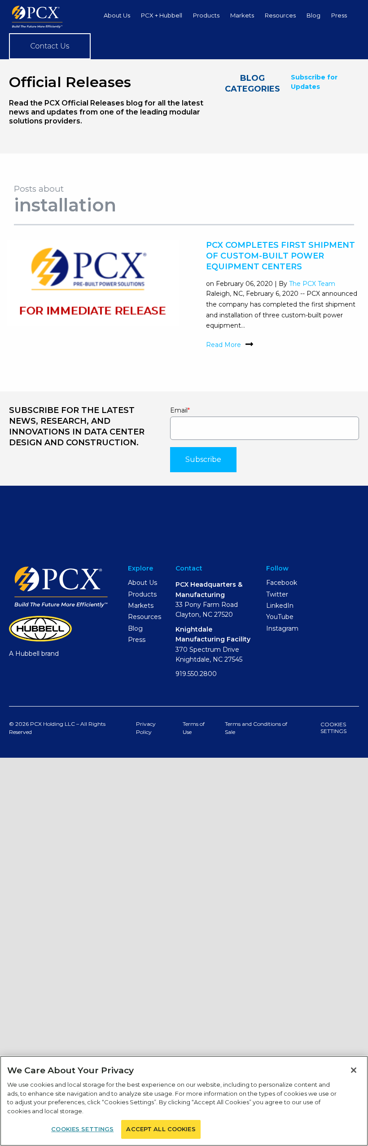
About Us (117, 15)
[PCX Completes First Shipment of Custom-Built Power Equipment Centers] (93, 321)
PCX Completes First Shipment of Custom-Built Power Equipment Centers (280, 256)
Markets (242, 15)
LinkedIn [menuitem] (280, 606)
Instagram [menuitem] (282, 628)
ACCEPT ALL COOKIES (160, 1129)
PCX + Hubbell (161, 15)
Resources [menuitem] (144, 617)
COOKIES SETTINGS (333, 727)
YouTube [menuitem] (280, 617)
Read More (223, 345)
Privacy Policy (146, 727)
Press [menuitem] (136, 640)
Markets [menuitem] (140, 606)
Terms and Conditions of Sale (256, 727)
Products (206, 15)
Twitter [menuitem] (277, 594)
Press (339, 15)
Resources (280, 15)
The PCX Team (312, 284)
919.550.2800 (196, 674)
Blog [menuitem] (135, 628)
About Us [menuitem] (142, 583)
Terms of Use (194, 727)
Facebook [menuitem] (281, 583)
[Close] (354, 1070)
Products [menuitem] (142, 594)
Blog (313, 15)
